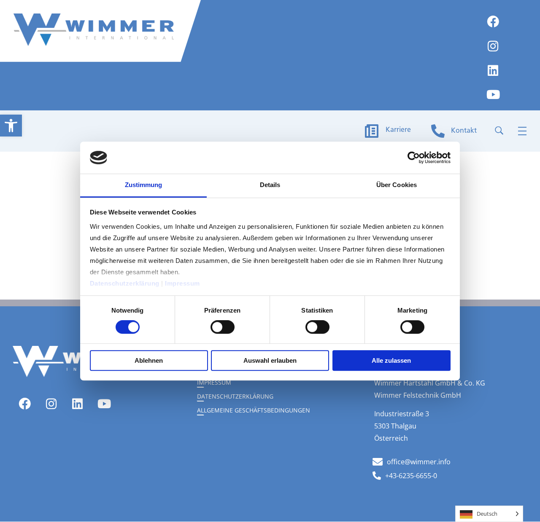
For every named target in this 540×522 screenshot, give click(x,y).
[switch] (223, 327)
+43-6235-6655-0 (411, 475)
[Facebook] (493, 22)
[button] (11, 126)
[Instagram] (493, 47)
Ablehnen (149, 360)
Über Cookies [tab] (396, 185)
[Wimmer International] (94, 29)
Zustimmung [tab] (143, 185)
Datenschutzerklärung (126, 283)
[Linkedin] (493, 71)
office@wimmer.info (419, 461)
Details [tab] (270, 185)
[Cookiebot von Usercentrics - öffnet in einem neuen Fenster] (414, 157)
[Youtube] (493, 95)
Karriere (398, 130)
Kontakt (464, 131)
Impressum (183, 283)
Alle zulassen (391, 360)
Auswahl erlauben (270, 360)
